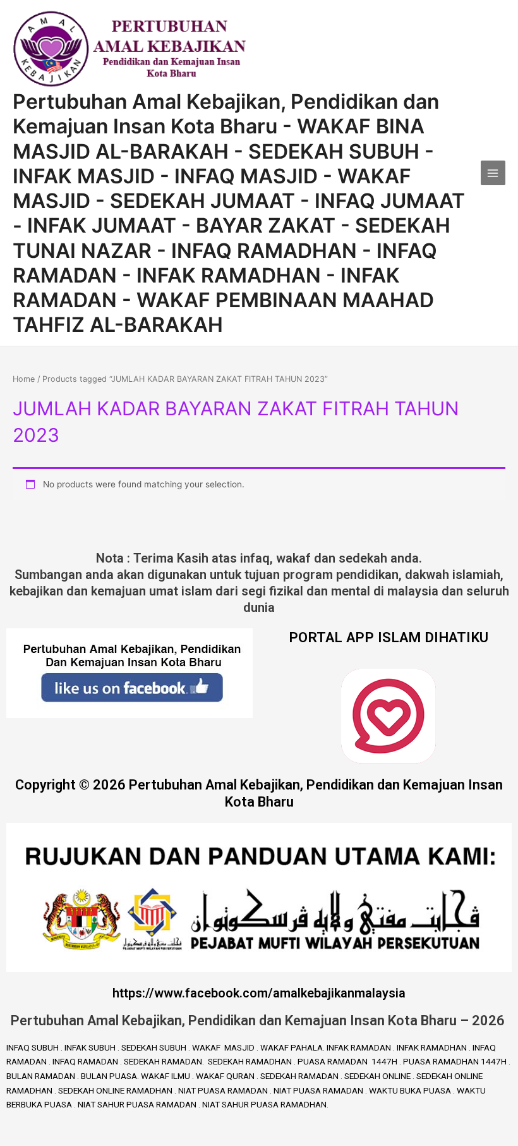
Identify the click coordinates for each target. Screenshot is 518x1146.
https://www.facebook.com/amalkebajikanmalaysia (259, 993)
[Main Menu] (493, 173)
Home (24, 379)
